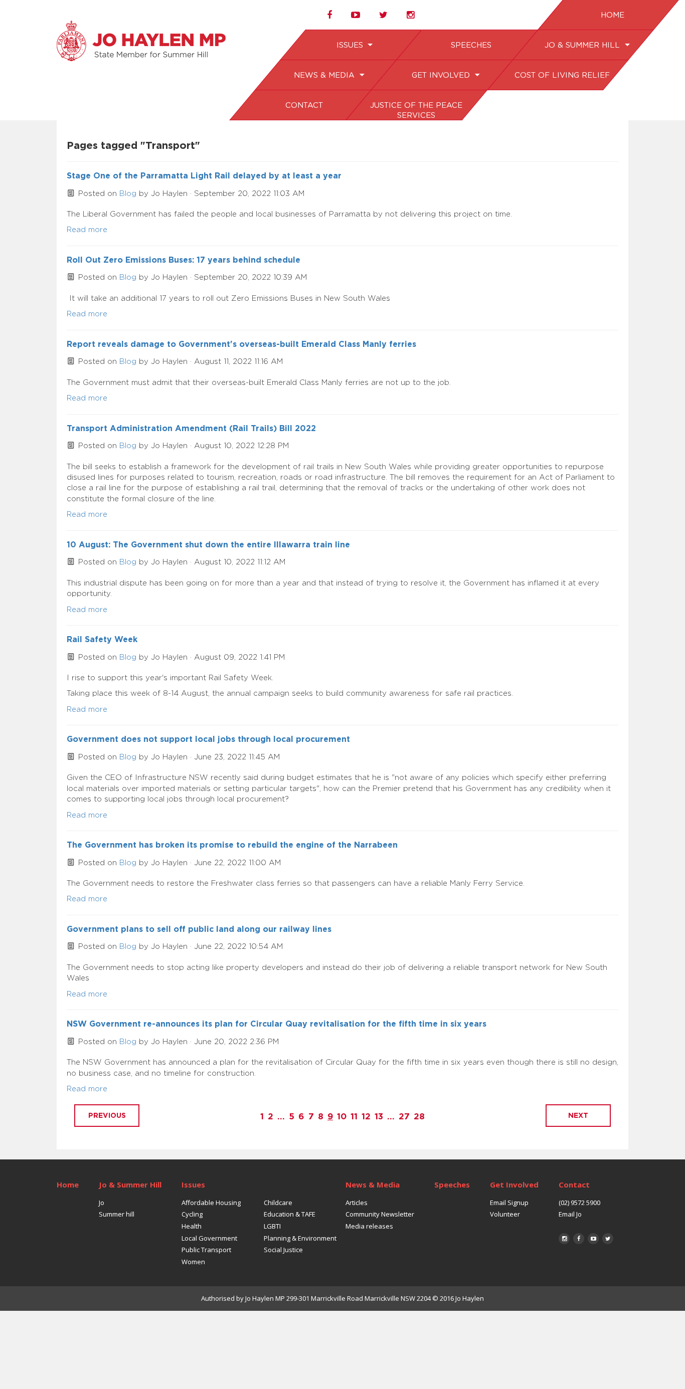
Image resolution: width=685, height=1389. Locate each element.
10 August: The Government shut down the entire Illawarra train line (208, 545)
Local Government (209, 1238)
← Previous (106, 1115)
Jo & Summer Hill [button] (583, 45)
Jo (101, 1202)
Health (192, 1226)
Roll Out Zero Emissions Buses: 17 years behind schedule (183, 260)
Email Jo (570, 1214)
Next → (578, 1115)
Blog (127, 193)
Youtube (593, 1238)
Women (193, 1261)
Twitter (607, 1238)
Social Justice (283, 1249)
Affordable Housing (211, 1202)
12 (366, 1116)
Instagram (564, 1238)
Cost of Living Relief (561, 75)
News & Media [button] (325, 75)
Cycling (192, 1214)
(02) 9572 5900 (579, 1202)
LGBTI (272, 1226)
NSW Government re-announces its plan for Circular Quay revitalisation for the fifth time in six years (276, 1024)
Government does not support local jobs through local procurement (208, 739)
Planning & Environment (300, 1238)
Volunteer (505, 1214)
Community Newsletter (380, 1214)
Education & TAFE (289, 1214)
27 (404, 1116)
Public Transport (206, 1249)
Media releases (369, 1226)
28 (419, 1116)
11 (354, 1116)
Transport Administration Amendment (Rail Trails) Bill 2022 (191, 429)
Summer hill (116, 1214)
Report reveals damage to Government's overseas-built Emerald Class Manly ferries (241, 344)
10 (342, 1116)
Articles (357, 1202)
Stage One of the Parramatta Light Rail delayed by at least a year (204, 176)
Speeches (470, 45)
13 (379, 1116)
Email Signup (509, 1202)
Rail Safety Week (102, 640)
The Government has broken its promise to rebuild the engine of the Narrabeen (232, 845)
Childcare (278, 1202)
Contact (303, 105)
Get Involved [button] (441, 75)
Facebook (578, 1238)
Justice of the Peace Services (416, 110)
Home (612, 15)
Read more (87, 230)
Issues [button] (350, 45)
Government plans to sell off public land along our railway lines (199, 929)
